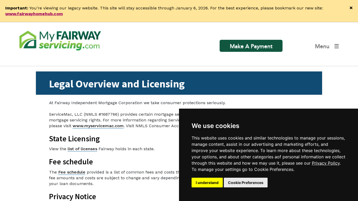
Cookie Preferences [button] (245, 182)
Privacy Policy (326, 163)
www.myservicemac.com (98, 125)
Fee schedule (71, 172)
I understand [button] (207, 182)
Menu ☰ (327, 46)
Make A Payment (251, 46)
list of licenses (82, 148)
